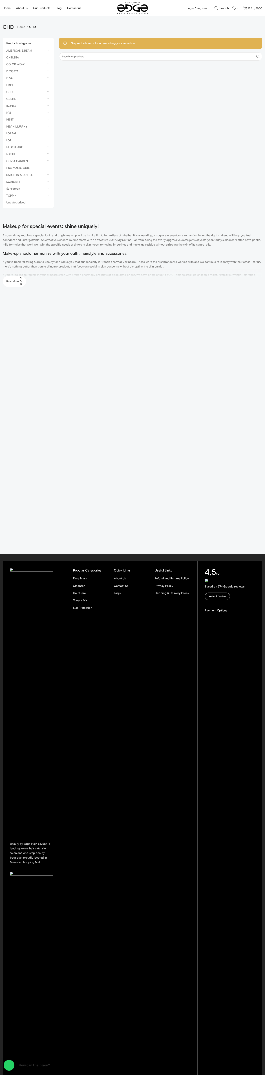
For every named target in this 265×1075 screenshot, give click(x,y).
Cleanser (79, 586)
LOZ (8, 140)
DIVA (9, 78)
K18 (8, 112)
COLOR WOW (15, 64)
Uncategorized (16, 202)
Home (21, 27)
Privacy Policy (164, 586)
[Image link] (31, 702)
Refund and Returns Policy (172, 578)
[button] (9, 1065)
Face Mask (80, 578)
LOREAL (11, 133)
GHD (9, 92)
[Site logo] (132, 8)
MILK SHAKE (14, 147)
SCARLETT (13, 181)
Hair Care (79, 593)
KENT (10, 119)
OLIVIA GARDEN (17, 161)
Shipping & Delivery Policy (172, 593)
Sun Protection (82, 607)
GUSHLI (11, 99)
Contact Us (121, 586)
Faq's (117, 593)
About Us (120, 578)
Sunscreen (13, 188)
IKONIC (11, 106)
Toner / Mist (80, 600)
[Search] (258, 56)
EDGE (10, 85)
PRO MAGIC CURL (18, 168)
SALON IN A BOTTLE (19, 175)
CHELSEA (12, 57)
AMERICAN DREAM (19, 50)
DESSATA (12, 71)
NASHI (10, 154)
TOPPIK (11, 195)
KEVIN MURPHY (16, 126)
